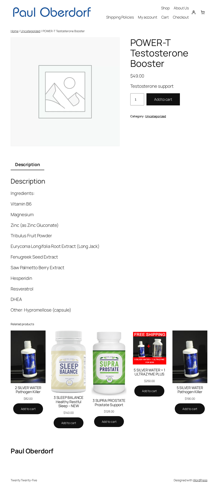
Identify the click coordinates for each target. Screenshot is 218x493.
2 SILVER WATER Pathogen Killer (28, 390)
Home (15, 31)
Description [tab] (27, 164)
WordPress (200, 480)
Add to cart (163, 99)
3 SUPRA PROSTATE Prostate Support (109, 402)
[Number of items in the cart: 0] (202, 12)
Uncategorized (30, 31)
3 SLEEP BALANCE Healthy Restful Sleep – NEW (69, 401)
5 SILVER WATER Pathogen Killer (190, 390)
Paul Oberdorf (32, 450)
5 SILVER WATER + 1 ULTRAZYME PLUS (149, 372)
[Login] (193, 12)
